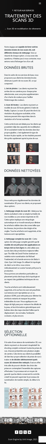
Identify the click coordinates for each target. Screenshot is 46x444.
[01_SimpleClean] (13, 324)
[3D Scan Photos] (13, 151)
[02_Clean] (7, 324)
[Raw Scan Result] (32, 151)
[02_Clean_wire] (39, 324)
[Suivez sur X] (25, 432)
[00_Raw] (20, 324)
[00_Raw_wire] (26, 324)
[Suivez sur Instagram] (21, 432)
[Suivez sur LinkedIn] (29, 432)
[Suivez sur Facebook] (16, 432)
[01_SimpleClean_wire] (32, 324)
